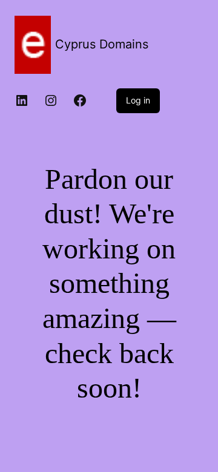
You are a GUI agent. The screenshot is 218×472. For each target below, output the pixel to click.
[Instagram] (51, 100)
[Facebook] (80, 100)
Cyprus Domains (101, 44)
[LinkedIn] (22, 100)
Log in (138, 100)
